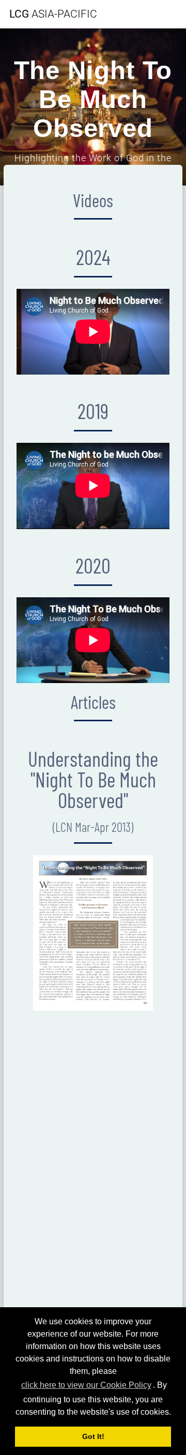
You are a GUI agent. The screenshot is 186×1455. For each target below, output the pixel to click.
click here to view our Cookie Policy (86, 1385)
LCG (53, 14)
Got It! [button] (93, 1436)
